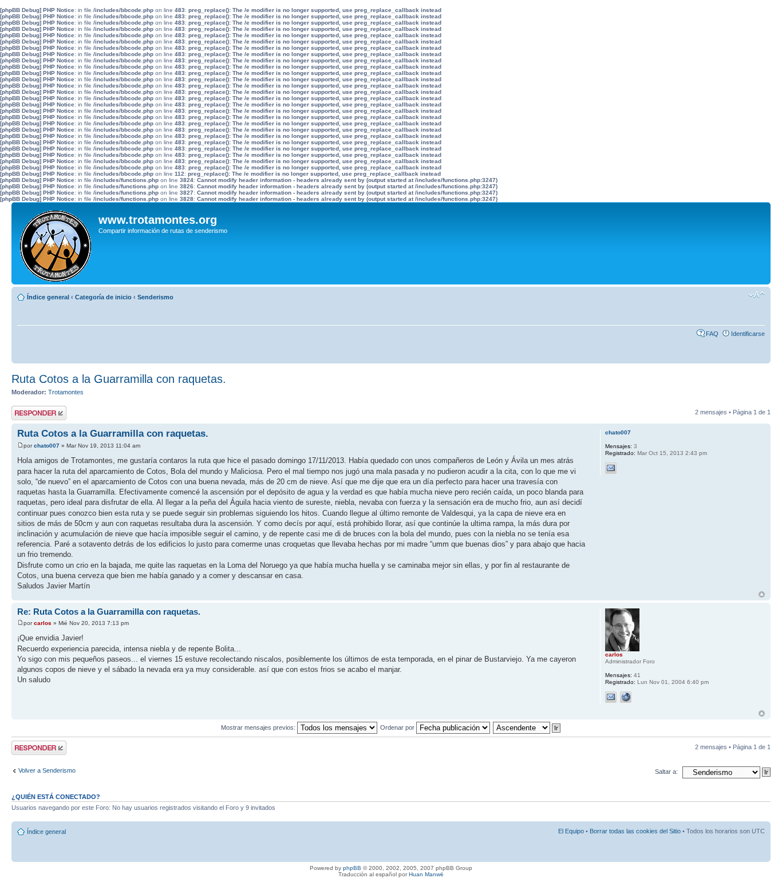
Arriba (762, 594)
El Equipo (571, 831)
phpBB (352, 868)
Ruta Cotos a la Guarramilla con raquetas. (118, 379)
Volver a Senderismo (47, 770)
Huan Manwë (426, 874)
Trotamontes (66, 392)
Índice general (48, 297)
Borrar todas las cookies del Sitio (635, 831)
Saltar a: (666, 771)
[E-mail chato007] (611, 468)
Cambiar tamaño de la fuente (756, 295)
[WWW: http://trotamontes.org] (625, 697)
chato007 (47, 445)
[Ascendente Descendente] (527, 727)
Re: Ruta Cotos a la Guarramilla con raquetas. (108, 611)
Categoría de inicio (103, 297)
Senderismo (155, 297)
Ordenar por (398, 727)
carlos (43, 623)
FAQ (712, 333)
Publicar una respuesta (28, 413)
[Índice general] (56, 243)
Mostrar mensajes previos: (259, 727)
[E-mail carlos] (611, 697)
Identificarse (748, 333)
